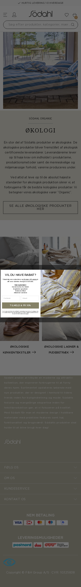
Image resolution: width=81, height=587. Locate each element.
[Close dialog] (78, 272)
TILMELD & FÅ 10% (20, 305)
